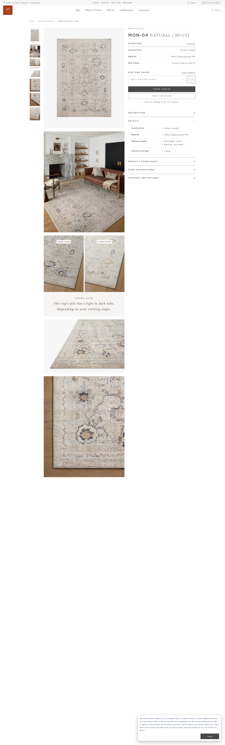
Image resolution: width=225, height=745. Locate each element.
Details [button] (133, 121)
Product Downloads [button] (143, 161)
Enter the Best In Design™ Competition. (23, 3)
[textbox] (157, 79)
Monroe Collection (136, 29)
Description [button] (136, 113)
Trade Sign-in (161, 89)
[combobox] (157, 79)
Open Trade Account (211, 3)
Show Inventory (188, 73)
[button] (78, 10)
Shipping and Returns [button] (143, 178)
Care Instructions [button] (141, 170)
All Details (191, 44)
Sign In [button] (193, 3)
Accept (209, 736)
